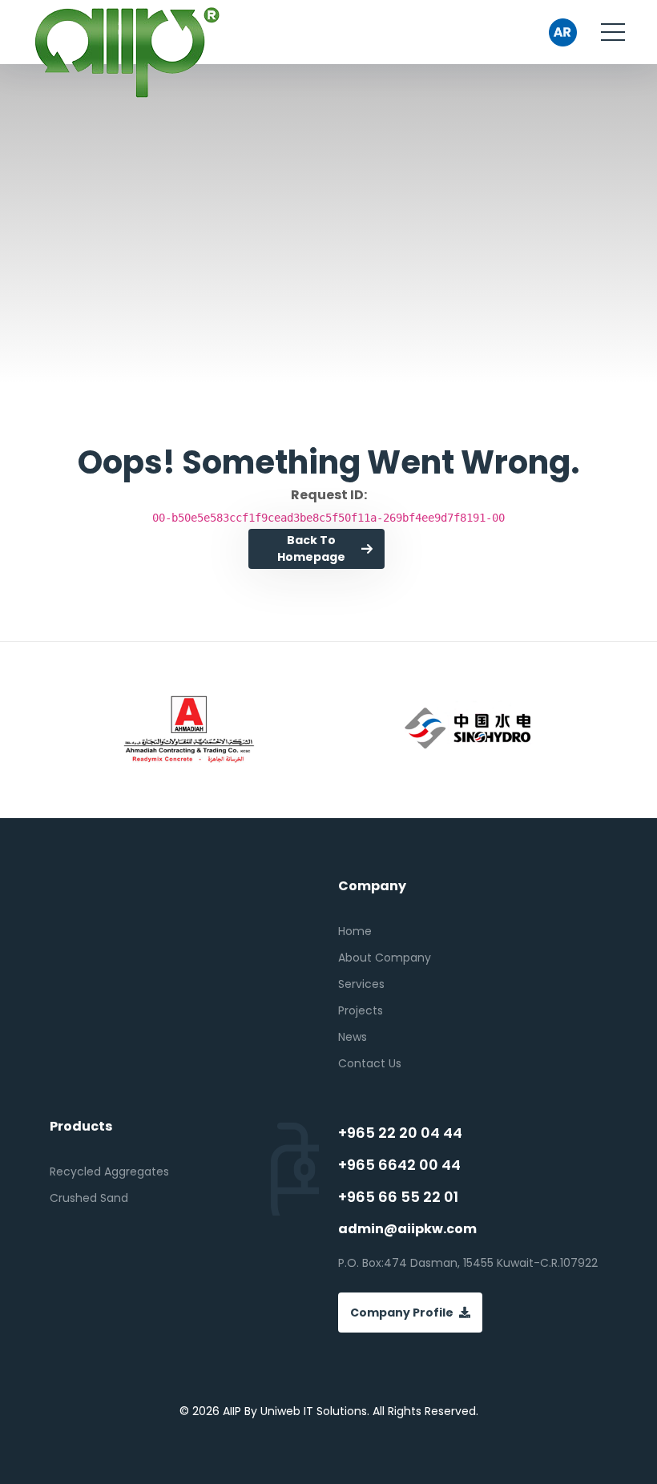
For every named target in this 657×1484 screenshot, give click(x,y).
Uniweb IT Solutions (313, 1411)
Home (355, 931)
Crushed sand (89, 1198)
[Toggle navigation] (613, 32)
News (352, 1037)
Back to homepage (311, 548)
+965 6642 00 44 (399, 1165)
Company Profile (401, 1313)
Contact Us (369, 1063)
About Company (384, 958)
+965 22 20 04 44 (400, 1133)
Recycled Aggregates (109, 1171)
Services (361, 984)
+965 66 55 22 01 (398, 1197)
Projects (360, 1010)
